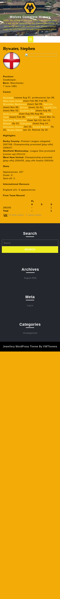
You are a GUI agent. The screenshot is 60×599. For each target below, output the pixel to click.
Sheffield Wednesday (15, 120)
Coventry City (27, 110)
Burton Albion (14, 130)
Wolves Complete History (30, 17)
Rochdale (8, 97)
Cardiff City (50, 107)
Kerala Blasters (41, 126)
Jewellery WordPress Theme (20, 346)
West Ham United (12, 101)
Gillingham (26, 123)
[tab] (31, 39)
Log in (30, 305)
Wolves (24, 107)
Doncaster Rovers (13, 126)
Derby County (10, 113)
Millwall (7, 123)
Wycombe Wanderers (15, 104)
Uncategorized (30, 333)
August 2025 (30, 278)
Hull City (48, 104)
